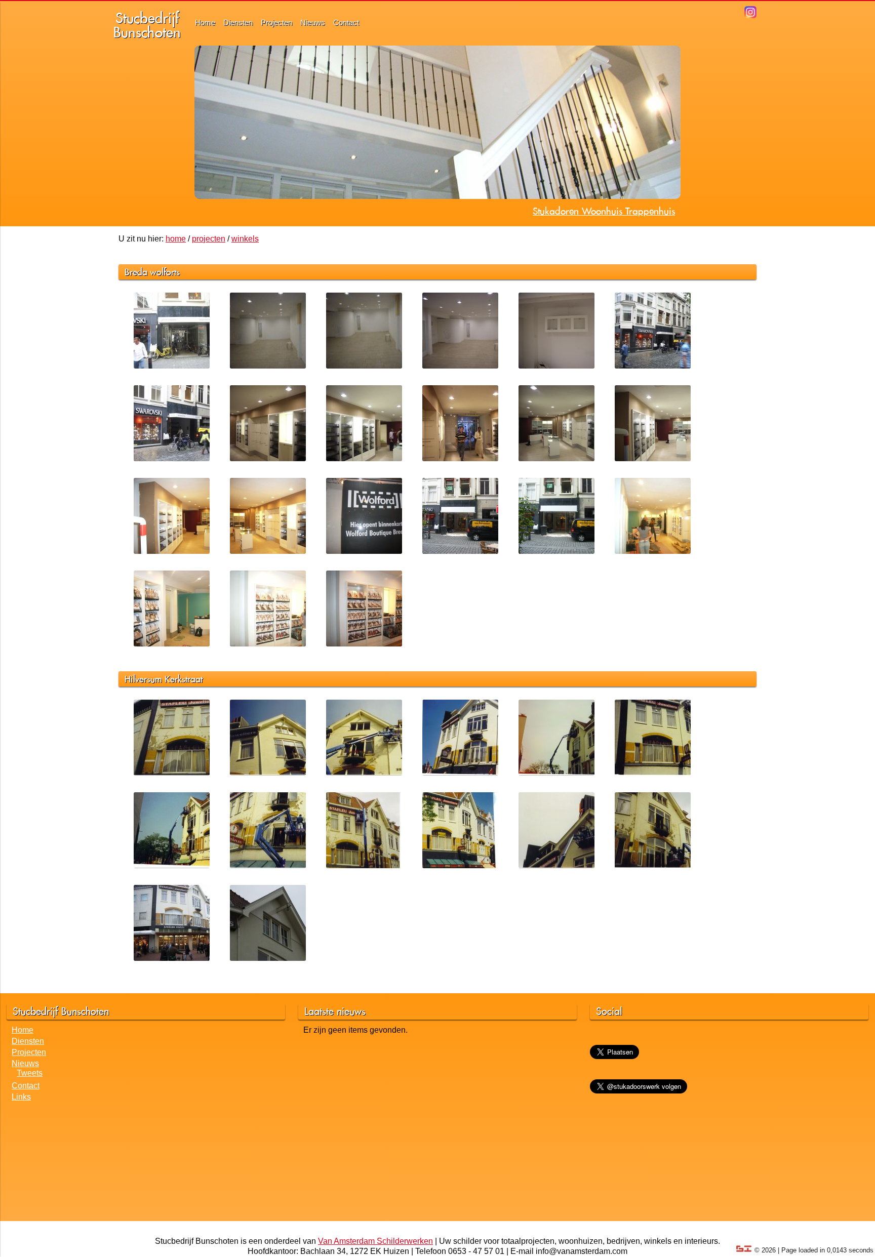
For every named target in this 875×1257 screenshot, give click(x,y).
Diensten (238, 22)
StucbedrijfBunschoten (147, 25)
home (176, 238)
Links (21, 1096)
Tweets (30, 1073)
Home (205, 22)
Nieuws (312, 22)
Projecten (276, 22)
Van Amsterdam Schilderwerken (375, 1241)
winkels (245, 238)
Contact (346, 22)
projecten (208, 238)
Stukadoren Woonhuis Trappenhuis (604, 211)
